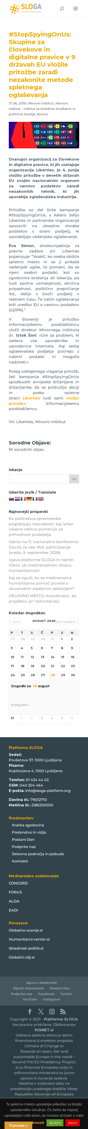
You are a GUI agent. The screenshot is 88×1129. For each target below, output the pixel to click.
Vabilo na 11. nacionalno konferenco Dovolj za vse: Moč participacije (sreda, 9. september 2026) (44, 547)
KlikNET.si (44, 1030)
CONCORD (18, 883)
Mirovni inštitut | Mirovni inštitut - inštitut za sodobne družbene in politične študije (42, 108)
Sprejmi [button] (55, 1122)
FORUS (15, 892)
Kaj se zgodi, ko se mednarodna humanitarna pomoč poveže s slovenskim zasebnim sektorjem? (41, 583)
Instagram (51, 999)
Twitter (66, 994)
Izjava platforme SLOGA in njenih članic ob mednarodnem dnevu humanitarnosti (41, 565)
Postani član (23, 839)
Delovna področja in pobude (38, 854)
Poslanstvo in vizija (29, 832)
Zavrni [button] (72, 1122)
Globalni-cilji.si (22, 957)
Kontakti (20, 861)
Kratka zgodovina (28, 825)
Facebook (46, 994)
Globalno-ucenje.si (26, 930)
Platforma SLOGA (61, 1019)
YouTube (30, 999)
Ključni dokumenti (28, 988)
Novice (42, 114)
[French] (23, 499)
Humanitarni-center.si (29, 939)
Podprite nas (24, 847)
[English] (41, 499)
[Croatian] (17, 499)
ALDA (14, 901)
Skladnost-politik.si (26, 948)
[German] (29, 499)
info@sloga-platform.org (48, 791)
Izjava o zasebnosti (41, 983)
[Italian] (35, 499)
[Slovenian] (11, 499)
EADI (13, 910)
